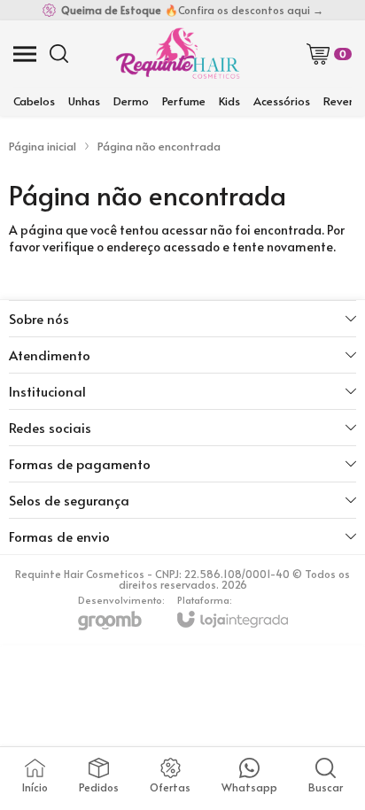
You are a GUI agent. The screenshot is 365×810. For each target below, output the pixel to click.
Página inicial (42, 146)
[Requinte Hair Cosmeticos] (177, 53)
